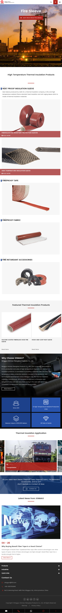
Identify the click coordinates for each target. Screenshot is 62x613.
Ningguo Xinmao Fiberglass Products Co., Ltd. (28, 603)
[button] (59, 321)
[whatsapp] (31, 611)
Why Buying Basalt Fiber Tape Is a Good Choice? (22, 546)
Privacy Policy (36, 606)
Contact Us (7, 578)
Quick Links (5, 573)
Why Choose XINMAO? (13, 358)
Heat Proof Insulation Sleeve (18, 88)
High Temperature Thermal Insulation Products (31, 74)
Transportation (11, 468)
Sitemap (24, 606)
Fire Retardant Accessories (17, 260)
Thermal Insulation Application (31, 433)
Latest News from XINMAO (31, 498)
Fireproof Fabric (11, 220)
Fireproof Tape (10, 180)
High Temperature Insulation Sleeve (16, 171)
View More (6, 558)
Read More (6, 136)
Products (5, 566)
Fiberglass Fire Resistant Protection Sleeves (20, 133)
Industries (5, 569)
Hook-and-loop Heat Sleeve (42, 340)
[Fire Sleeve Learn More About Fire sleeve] (31, 36)
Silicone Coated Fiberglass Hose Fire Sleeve (15, 341)
